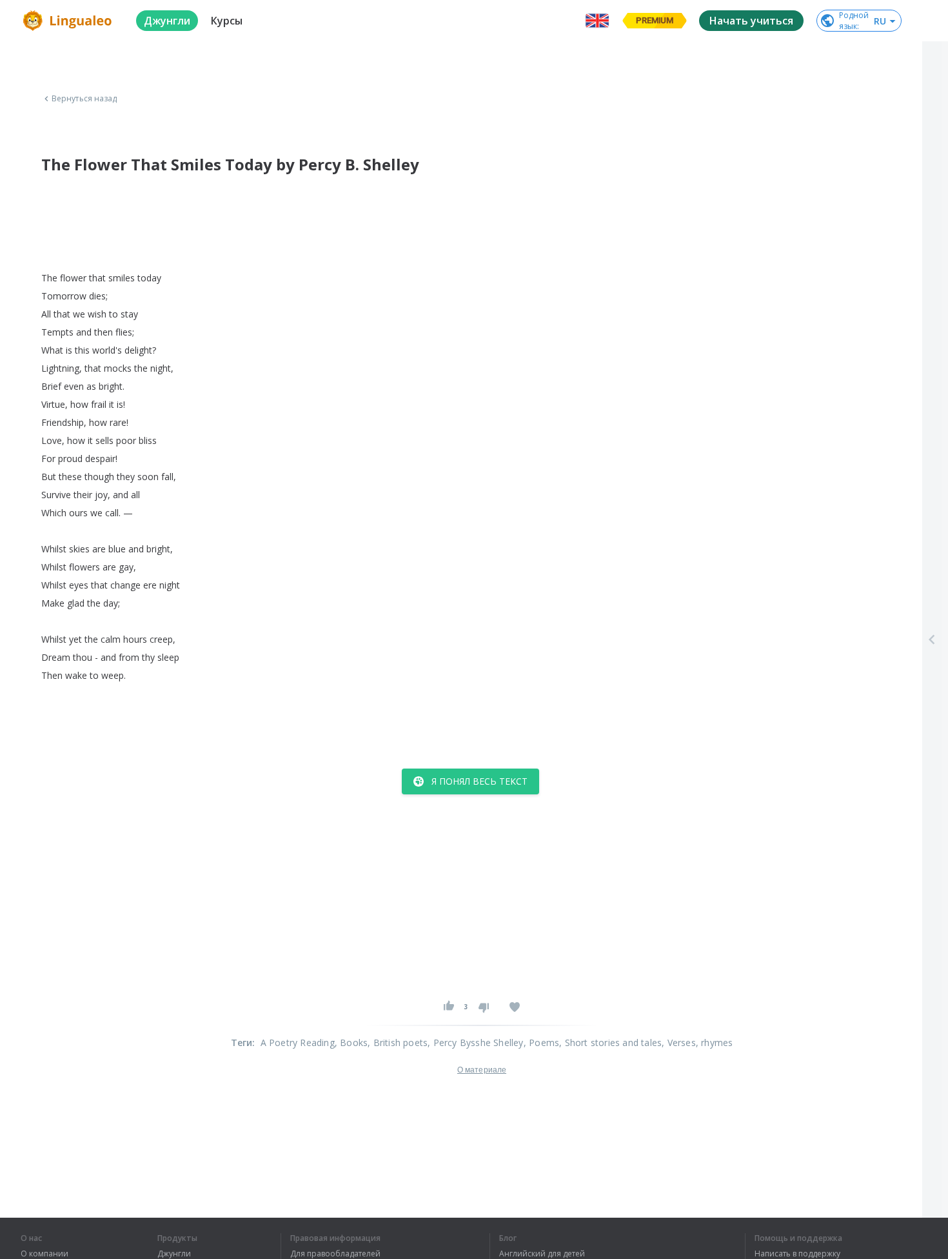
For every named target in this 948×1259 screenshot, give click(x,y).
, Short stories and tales (610, 1042)
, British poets (398, 1042)
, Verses (679, 1042)
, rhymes (714, 1042)
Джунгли (174, 1254)
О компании (44, 1254)
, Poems (541, 1042)
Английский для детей (542, 1254)
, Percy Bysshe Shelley (475, 1042)
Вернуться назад (84, 99)
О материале (481, 1069)
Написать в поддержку (797, 1254)
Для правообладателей (335, 1254)
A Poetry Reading (298, 1042)
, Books (351, 1042)
